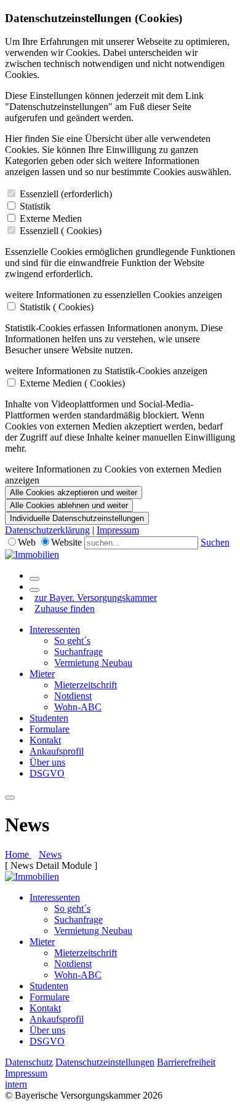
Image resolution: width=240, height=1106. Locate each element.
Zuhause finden (64, 608)
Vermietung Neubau (93, 662)
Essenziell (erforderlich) (66, 194)
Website (66, 542)
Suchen (215, 542)
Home (18, 854)
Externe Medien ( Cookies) (72, 383)
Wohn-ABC (78, 707)
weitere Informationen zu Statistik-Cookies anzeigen (106, 371)
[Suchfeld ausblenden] (34, 590)
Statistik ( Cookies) (57, 307)
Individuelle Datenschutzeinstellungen (77, 518)
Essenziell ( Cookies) (61, 231)
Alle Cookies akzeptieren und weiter (73, 492)
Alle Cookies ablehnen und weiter (69, 505)
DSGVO (47, 773)
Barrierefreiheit (186, 1062)
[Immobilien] (32, 554)
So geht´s (72, 640)
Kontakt (45, 740)
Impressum (118, 530)
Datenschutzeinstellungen (104, 1062)
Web (27, 542)
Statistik (35, 206)
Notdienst (73, 696)
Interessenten (55, 629)
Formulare (50, 729)
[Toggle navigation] (10, 797)
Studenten (49, 718)
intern (16, 1084)
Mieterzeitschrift (85, 685)
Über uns (47, 762)
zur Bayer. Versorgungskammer (95, 597)
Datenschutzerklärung (47, 530)
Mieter (42, 674)
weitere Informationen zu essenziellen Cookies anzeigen (113, 294)
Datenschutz (29, 1062)
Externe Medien (51, 218)
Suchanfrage (78, 651)
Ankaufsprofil (57, 751)
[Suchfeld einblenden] (34, 579)
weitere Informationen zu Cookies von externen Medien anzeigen (113, 474)
